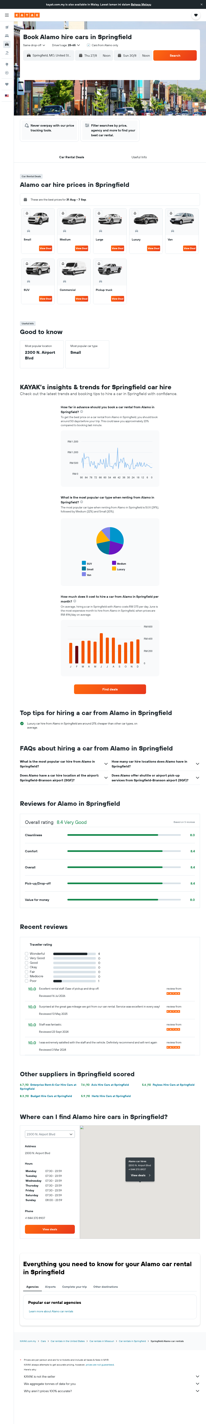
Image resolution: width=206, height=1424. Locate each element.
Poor (33, 981)
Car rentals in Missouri (102, 1341)
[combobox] (34, 45)
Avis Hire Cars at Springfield (105, 1085)
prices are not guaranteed (100, 1364)
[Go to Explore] (7, 64)
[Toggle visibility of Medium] (119, 563)
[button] (201, 4)
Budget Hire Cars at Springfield (46, 1096)
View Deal (45, 248)
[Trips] (7, 84)
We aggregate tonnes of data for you (50, 1384)
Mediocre (36, 976)
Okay (33, 967)
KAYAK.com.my (28, 1341)
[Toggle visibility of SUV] (87, 563)
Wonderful (37, 954)
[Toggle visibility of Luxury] (118, 568)
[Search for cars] (7, 44)
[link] (110, 689)
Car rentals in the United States (68, 1341)
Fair (32, 972)
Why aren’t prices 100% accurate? (48, 1391)
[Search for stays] (7, 36)
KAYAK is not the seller (39, 1376)
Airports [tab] (50, 1287)
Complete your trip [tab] (74, 1287)
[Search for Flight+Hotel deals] (7, 53)
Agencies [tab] (32, 1287)
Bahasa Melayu (141, 4)
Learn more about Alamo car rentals (51, 1311)
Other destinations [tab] (105, 1287)
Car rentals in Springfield (132, 1341)
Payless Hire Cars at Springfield (168, 1085)
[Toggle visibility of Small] (87, 568)
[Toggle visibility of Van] (86, 574)
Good (34, 963)
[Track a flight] (7, 73)
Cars (43, 1341)
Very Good (37, 958)
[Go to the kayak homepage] (27, 15)
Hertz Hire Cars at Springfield (106, 1096)
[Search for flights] (7, 27)
